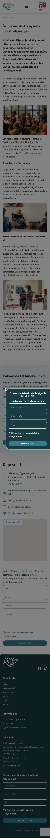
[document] (25, 419)
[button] (4, 390)
